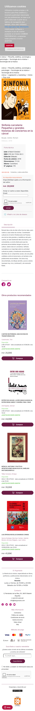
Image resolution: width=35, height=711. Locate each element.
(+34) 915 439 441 (17, 598)
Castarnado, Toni (7, 339)
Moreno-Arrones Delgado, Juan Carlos (14, 540)
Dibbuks (14, 156)
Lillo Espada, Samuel (8, 406)
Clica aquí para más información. (17, 27)
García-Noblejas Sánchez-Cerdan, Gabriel (15, 538)
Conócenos (17, 613)
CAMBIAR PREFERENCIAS (15, 49)
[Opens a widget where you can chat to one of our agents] (7, 707)
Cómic (30, 75)
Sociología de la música (18, 59)
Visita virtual (17, 622)
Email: (5, 193)
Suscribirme (17, 661)
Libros (3, 57)
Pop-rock (6, 77)
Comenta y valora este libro (19, 172)
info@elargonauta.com (17, 600)
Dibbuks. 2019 (7, 141)
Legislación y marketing (17, 75)
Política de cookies (17, 615)
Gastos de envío (17, 620)
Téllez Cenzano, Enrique (9, 474)
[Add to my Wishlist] (5, 214)
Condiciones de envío (17, 617)
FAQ (17, 624)
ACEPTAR (9, 45)
